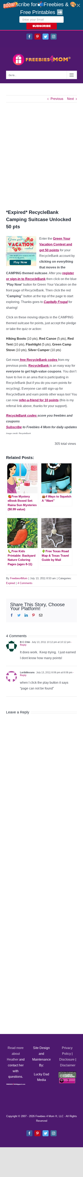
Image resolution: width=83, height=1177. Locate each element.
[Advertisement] (41, 155)
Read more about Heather (15, 1053)
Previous (57, 98)
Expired (10, 583)
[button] (41, 15)
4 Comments (25, 583)
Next (70, 98)
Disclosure (67, 1059)
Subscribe (14, 427)
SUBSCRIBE (41, 26)
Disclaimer (67, 1065)
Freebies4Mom (18, 578)
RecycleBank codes (21, 415)
